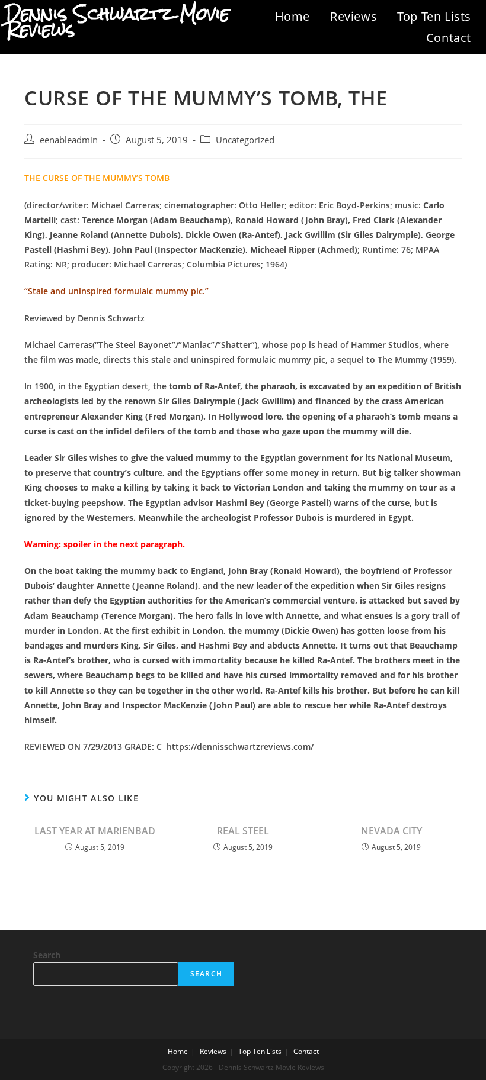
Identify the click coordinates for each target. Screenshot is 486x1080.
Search (46, 954)
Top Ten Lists (434, 16)
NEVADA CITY (391, 830)
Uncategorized (245, 140)
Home (292, 16)
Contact (448, 38)
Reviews (353, 16)
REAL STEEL (243, 830)
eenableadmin (69, 140)
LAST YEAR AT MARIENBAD (94, 830)
